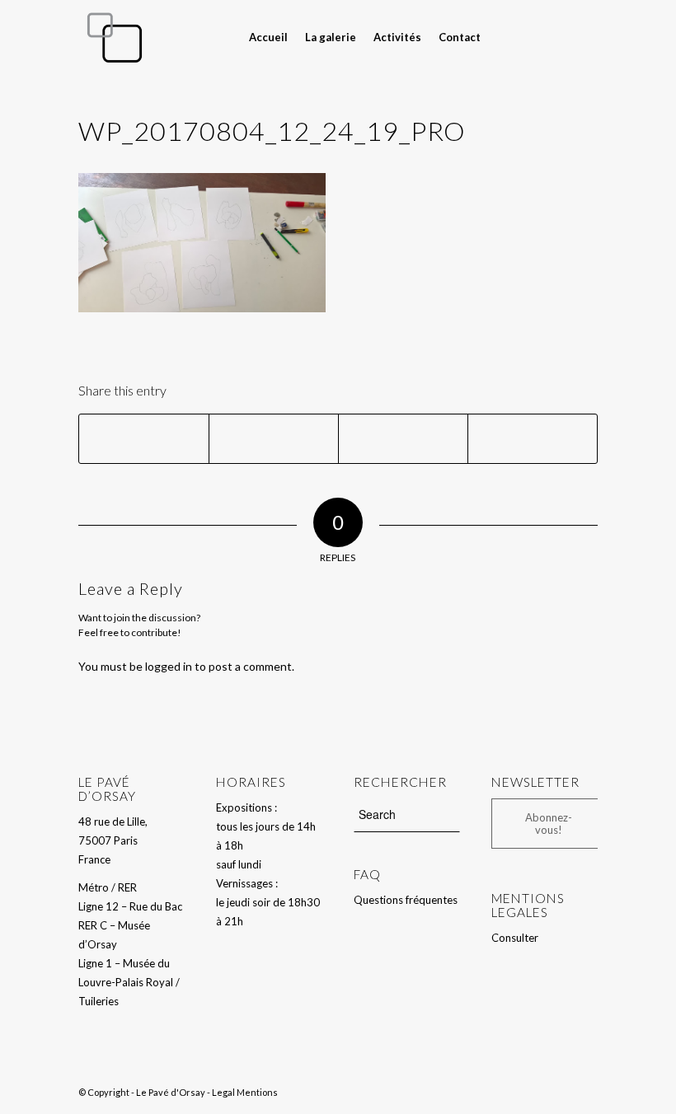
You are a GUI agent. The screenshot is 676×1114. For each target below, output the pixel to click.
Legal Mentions (245, 1092)
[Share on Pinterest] (532, 438)
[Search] (501, 37)
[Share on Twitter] (273, 438)
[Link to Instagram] (585, 36)
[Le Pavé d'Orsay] (114, 37)
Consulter (514, 937)
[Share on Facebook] (144, 438)
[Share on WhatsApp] (403, 438)
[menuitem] (268, 37)
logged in (168, 666)
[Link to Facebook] (560, 36)
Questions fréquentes (406, 899)
